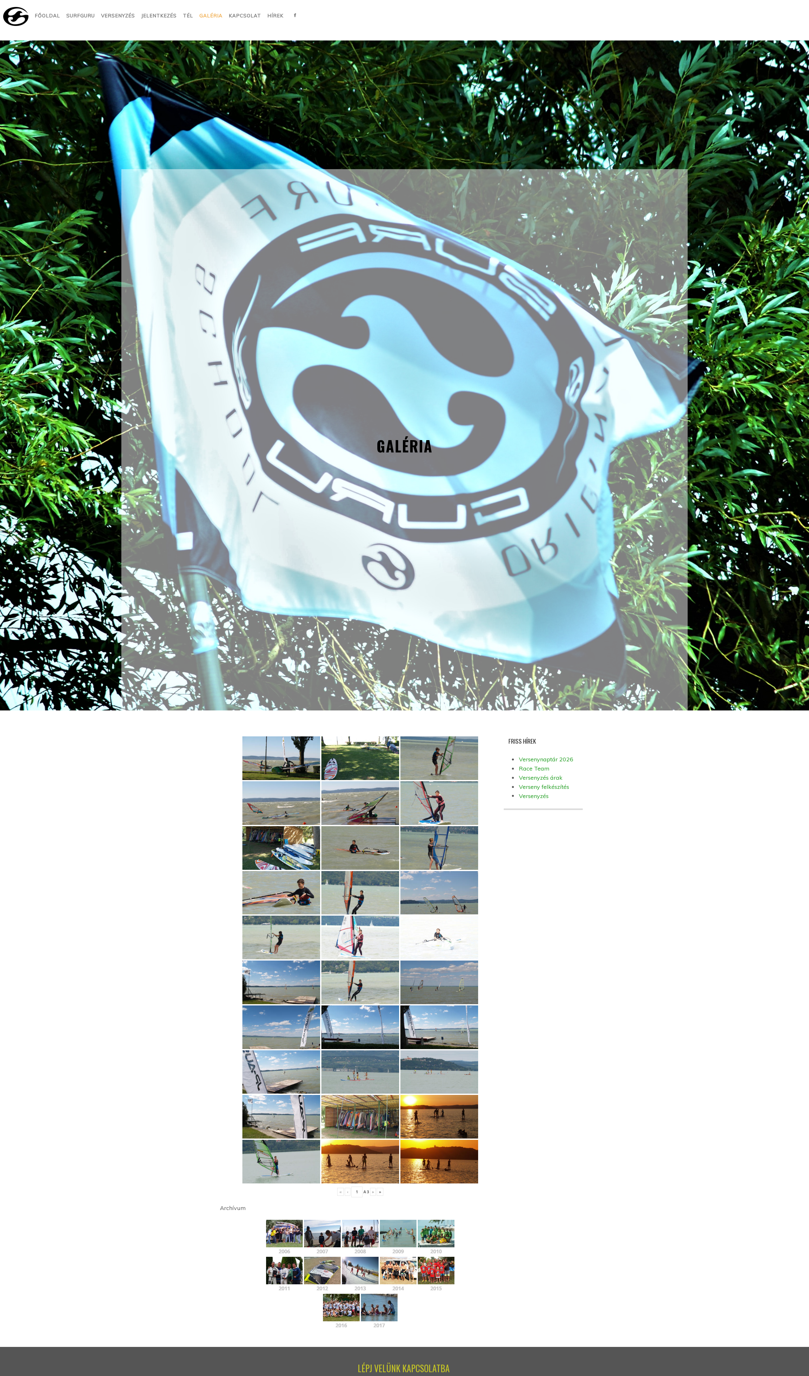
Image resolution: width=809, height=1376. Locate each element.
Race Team (534, 768)
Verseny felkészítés (544, 786)
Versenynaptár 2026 (546, 759)
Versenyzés (534, 796)
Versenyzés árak (541, 777)
